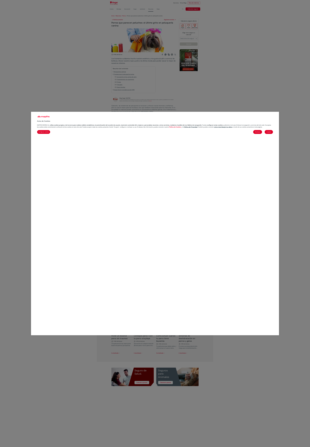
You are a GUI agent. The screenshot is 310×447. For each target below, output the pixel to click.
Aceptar (269, 132)
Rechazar (257, 132)
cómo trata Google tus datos (223, 127)
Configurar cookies (43, 132)
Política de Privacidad (190, 127)
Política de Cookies (175, 127)
